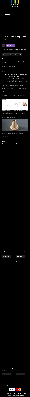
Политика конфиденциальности (15, 384)
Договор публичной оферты (15, 386)
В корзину (10, 45)
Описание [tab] (5, 54)
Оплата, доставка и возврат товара (15, 382)
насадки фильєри (18, 49)
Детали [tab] (11, 54)
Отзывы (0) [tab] (18, 54)
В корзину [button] (6, 256)
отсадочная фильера (7, 50)
